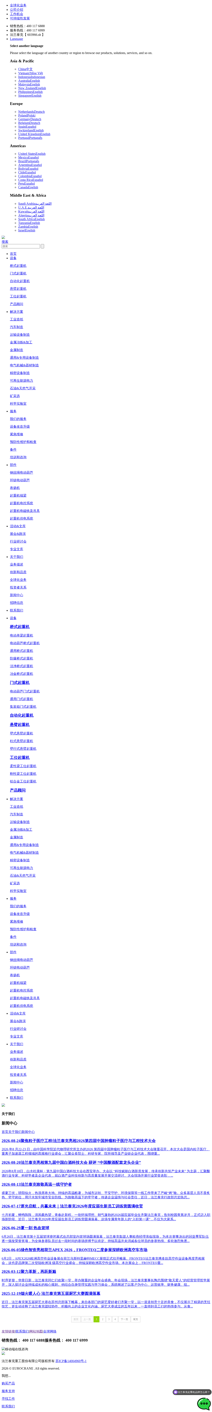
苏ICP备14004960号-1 (71, 1361)
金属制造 (16, 350)
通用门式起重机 (21, 699)
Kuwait (31, 211)
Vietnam (30, 73)
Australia (29, 80)
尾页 (135, 1319)
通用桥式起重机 (21, 650)
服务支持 (8, 1391)
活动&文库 (18, 526)
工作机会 (16, 14)
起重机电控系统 (21, 503)
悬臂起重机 (18, 288)
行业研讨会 (18, 541)
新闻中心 (16, 595)
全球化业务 (18, 5)
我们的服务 (18, 419)
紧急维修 (16, 434)
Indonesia (31, 77)
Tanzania (29, 223)
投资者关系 (18, 587)
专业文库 (16, 549)
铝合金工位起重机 (23, 781)
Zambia (28, 226)
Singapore (29, 95)
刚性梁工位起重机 (23, 773)
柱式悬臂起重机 (21, 741)
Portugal (30, 138)
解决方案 (16, 311)
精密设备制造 (20, 373)
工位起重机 (18, 296)
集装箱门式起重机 (23, 706)
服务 (13, 411)
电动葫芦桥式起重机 (25, 643)
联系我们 (16, 610)
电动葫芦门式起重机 (25, 691)
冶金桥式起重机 (21, 673)
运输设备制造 (20, 334)
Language (16, 39)
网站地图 (36, 1331)
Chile (27, 172)
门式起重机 (18, 273)
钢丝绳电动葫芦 (21, 472)
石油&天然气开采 (23, 388)
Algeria (31, 215)
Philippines (30, 92)
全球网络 (50, 1331)
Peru (26, 183)
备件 (13, 449)
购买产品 (8, 1383)
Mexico (28, 157)
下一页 (124, 1319)
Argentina (30, 165)
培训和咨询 (18, 457)
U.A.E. (31, 207)
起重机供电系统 (21, 518)
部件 (13, 465)
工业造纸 (16, 319)
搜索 (5, 241)
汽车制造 (16, 327)
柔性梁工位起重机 (23, 766)
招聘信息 (16, 602)
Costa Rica (30, 180)
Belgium (29, 123)
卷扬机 (15, 488)
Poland (26, 115)
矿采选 (15, 396)
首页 (13, 253)
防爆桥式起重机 (21, 658)
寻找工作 (8, 1398)
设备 (13, 258)
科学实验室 (18, 403)
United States (32, 153)
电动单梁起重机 (21, 635)
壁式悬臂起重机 (21, 733)
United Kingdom (34, 134)
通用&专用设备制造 (24, 357)
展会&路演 (18, 534)
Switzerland (31, 130)
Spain (27, 126)
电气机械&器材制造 (24, 365)
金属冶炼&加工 (21, 342)
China (25, 69)
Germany (29, 119)
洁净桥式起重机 (21, 666)
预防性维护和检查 (23, 442)
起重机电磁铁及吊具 (25, 511)
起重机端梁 (18, 495)
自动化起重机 (20, 281)
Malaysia (29, 84)
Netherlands (31, 111)
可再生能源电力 (21, 380)
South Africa (31, 219)
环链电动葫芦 (20, 480)
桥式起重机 (18, 265)
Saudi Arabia (35, 203)
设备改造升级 (20, 426)
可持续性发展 (20, 18)
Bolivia (28, 168)
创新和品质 (18, 572)
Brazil (28, 161)
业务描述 (16, 564)
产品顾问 (16, 304)
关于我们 (16, 557)
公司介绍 (16, 9)
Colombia (30, 176)
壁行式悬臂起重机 (23, 748)
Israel (26, 230)
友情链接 (8, 1331)
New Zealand (32, 88)
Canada (28, 187)
